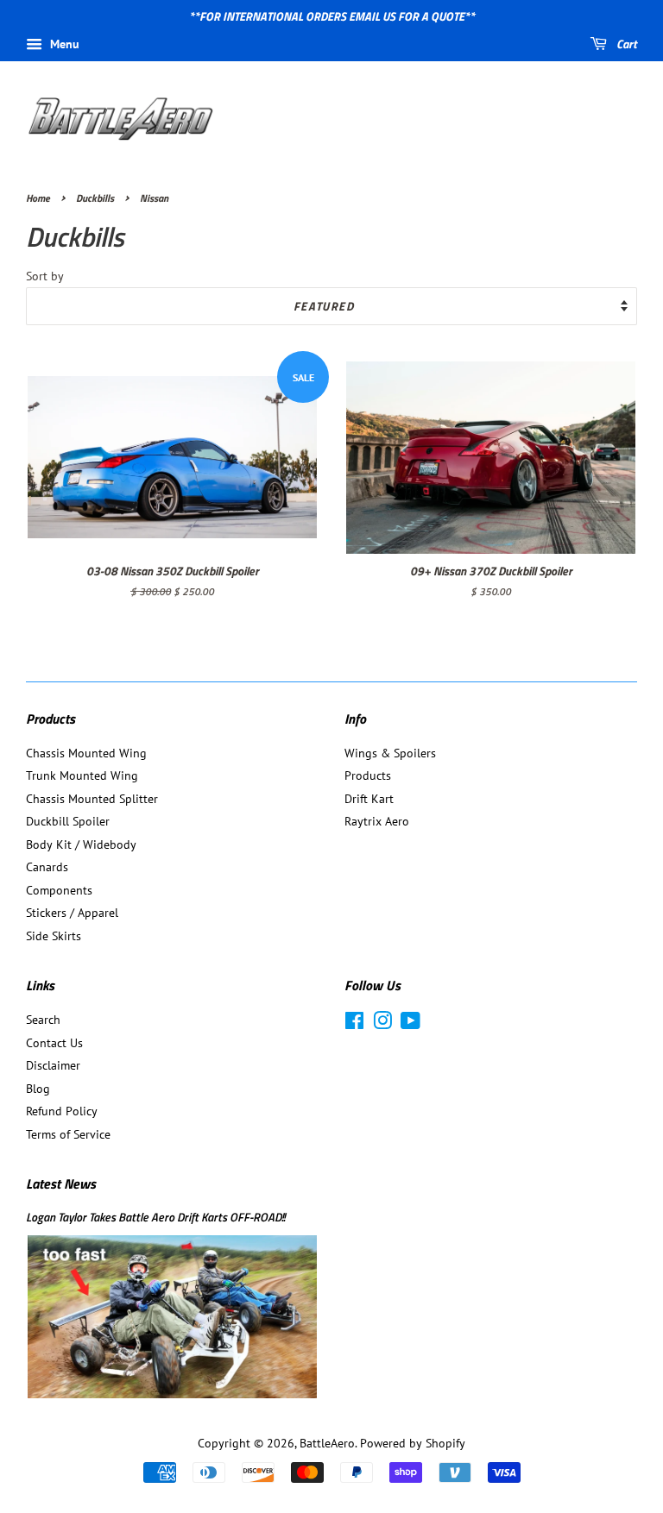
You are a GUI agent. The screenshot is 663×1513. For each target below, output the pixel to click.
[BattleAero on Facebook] (354, 1024)
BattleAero (327, 1443)
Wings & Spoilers (390, 753)
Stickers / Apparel (72, 912)
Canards (47, 867)
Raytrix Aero (376, 821)
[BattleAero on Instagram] (382, 1024)
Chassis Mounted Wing (86, 753)
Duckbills (95, 198)
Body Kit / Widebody (81, 844)
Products (367, 775)
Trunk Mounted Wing (82, 775)
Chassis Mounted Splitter (92, 799)
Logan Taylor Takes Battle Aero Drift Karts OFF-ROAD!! (155, 1217)
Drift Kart (369, 799)
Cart (625, 44)
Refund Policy (62, 1111)
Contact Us (54, 1043)
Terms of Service (68, 1134)
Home (38, 198)
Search (43, 1019)
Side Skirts (53, 936)
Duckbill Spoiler (68, 821)
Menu (63, 44)
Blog (38, 1088)
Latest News (61, 1183)
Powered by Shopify (412, 1443)
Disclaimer (53, 1065)
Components (59, 890)
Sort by (45, 275)
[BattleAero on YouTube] (410, 1024)
